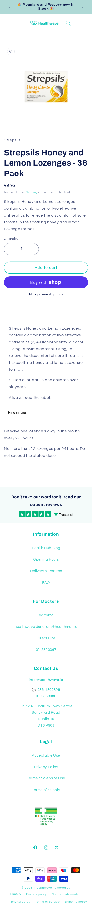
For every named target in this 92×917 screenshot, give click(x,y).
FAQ (46, 583)
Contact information (67, 894)
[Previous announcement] (9, 6)
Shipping (32, 192)
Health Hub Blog (46, 548)
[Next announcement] (82, 6)
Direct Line (46, 638)
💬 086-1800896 (46, 690)
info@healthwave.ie (46, 680)
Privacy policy (36, 894)
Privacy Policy (46, 767)
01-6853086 (46, 696)
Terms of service (47, 902)
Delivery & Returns (46, 571)
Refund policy (20, 902)
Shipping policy (76, 902)
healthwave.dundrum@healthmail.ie (46, 627)
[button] (10, 23)
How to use (17, 413)
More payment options (46, 294)
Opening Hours (46, 559)
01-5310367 (46, 650)
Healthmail (46, 615)
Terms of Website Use (46, 778)
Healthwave (43, 887)
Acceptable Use (46, 755)
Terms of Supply (46, 790)
